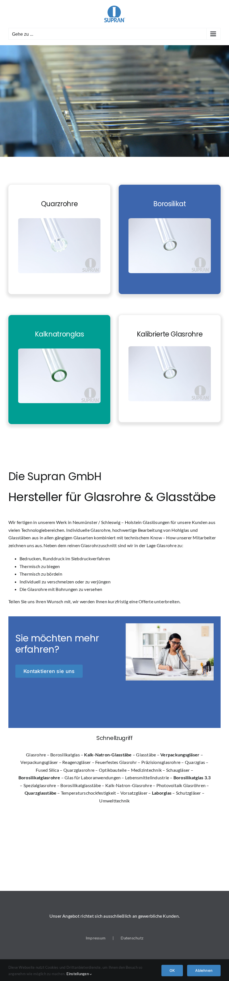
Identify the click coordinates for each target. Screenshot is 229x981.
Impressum (96, 938)
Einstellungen (78, 974)
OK (172, 970)
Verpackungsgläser (179, 754)
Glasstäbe (146, 754)
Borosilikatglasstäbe (80, 785)
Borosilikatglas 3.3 (192, 777)
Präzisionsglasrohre (161, 762)
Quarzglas (195, 762)
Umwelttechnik (114, 800)
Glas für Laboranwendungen (93, 777)
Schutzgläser (188, 792)
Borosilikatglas (65, 754)
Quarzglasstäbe (40, 792)
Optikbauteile (113, 770)
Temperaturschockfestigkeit (88, 792)
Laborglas (161, 792)
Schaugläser (178, 770)
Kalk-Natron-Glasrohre (128, 785)
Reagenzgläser (76, 762)
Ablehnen (204, 970)
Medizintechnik (146, 770)
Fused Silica (47, 770)
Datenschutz (132, 938)
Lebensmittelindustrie (147, 777)
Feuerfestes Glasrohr (116, 762)
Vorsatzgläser (133, 792)
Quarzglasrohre (78, 770)
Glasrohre (36, 754)
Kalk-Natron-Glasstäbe (108, 754)
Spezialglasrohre (39, 785)
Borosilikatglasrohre (39, 777)
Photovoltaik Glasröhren (181, 785)
